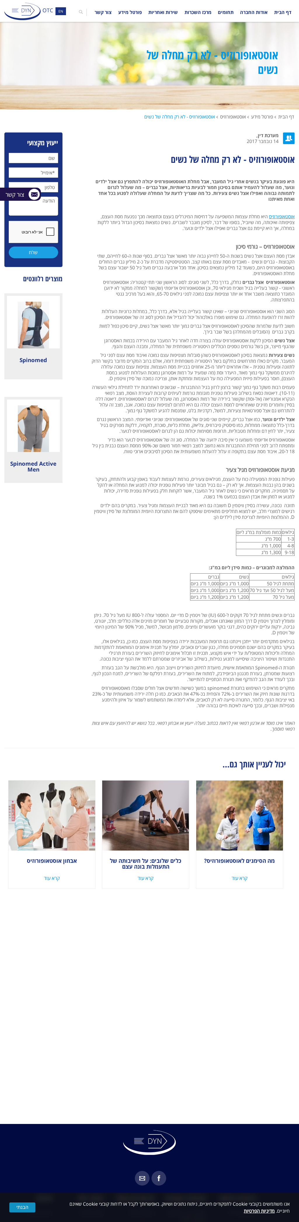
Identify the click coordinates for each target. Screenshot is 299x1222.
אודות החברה (253, 12)
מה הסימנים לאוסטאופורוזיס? (239, 861)
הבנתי (22, 1207)
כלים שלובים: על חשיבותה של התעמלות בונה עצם (145, 863)
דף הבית (282, 12)
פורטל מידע (130, 12)
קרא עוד (240, 878)
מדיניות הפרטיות (259, 1211)
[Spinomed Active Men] (33, 425)
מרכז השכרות (198, 12)
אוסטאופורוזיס (233, 117)
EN (60, 11)
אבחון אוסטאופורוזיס (52, 861)
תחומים (226, 12)
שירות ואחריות (163, 12)
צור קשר (103, 12)
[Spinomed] (33, 322)
